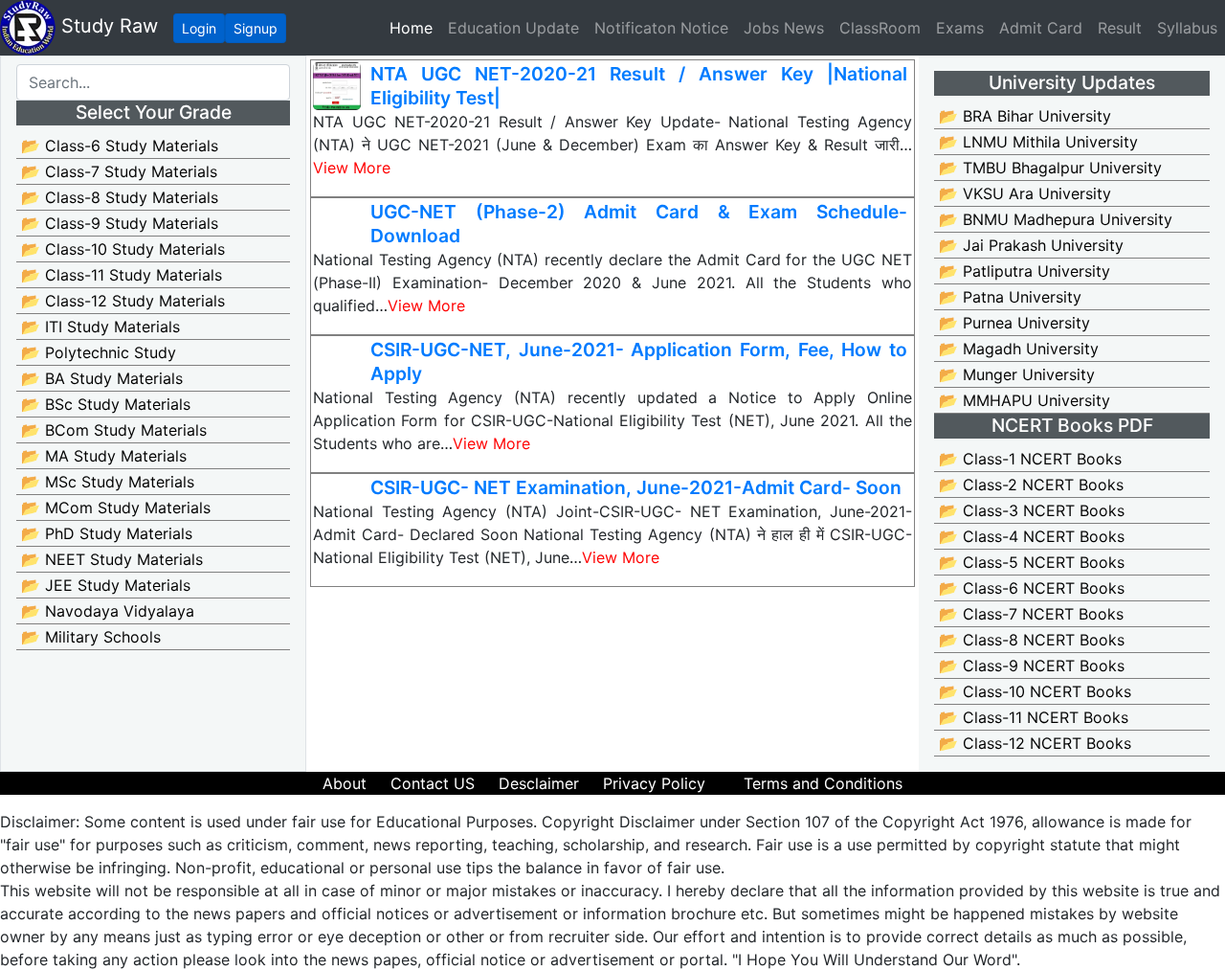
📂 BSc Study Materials (105, 404)
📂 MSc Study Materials (107, 481)
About (345, 783)
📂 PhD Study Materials (106, 533)
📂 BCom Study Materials (114, 430)
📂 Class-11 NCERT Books (1033, 717)
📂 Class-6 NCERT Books (1032, 588)
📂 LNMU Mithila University (1038, 141)
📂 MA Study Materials (104, 455)
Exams (960, 27)
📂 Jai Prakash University (1031, 245)
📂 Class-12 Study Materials (123, 300)
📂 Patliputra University (1024, 271)
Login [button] (199, 28)
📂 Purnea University (1014, 322)
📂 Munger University (1017, 374)
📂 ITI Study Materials (100, 326)
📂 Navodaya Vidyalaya (107, 611)
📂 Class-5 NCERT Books (1032, 562)
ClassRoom (880, 27)
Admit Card (1040, 27)
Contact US (432, 783)
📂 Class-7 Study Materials (119, 171)
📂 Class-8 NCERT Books (1032, 639)
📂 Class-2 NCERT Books (1031, 484)
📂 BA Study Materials (102, 378)
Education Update (513, 27)
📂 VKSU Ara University (1025, 193)
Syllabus (1187, 27)
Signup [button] (256, 28)
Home (415, 27)
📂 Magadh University (1019, 348)
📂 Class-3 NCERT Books (1032, 510)
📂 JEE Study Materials (105, 585)
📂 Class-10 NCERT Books (1035, 691)
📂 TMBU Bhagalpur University (1050, 167)
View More (351, 167)
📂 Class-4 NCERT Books (1032, 536)
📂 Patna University (1010, 296)
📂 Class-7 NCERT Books (1031, 613)
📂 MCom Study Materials (116, 507)
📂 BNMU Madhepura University (1055, 219)
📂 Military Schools (91, 636)
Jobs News (784, 27)
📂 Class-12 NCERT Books (1035, 743)
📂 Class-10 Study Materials (123, 249)
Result (1120, 27)
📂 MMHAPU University (1024, 400)
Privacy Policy (654, 783)
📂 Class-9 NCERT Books (1032, 665)
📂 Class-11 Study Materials (121, 274)
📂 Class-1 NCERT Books (1030, 458)
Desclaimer (539, 783)
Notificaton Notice (661, 27)
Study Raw (107, 25)
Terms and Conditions (823, 783)
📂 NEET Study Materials (112, 559)
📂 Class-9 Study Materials (119, 223)
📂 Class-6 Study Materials (119, 145)
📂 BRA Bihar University (1025, 115)
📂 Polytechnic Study (98, 352)
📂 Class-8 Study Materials (119, 197)
